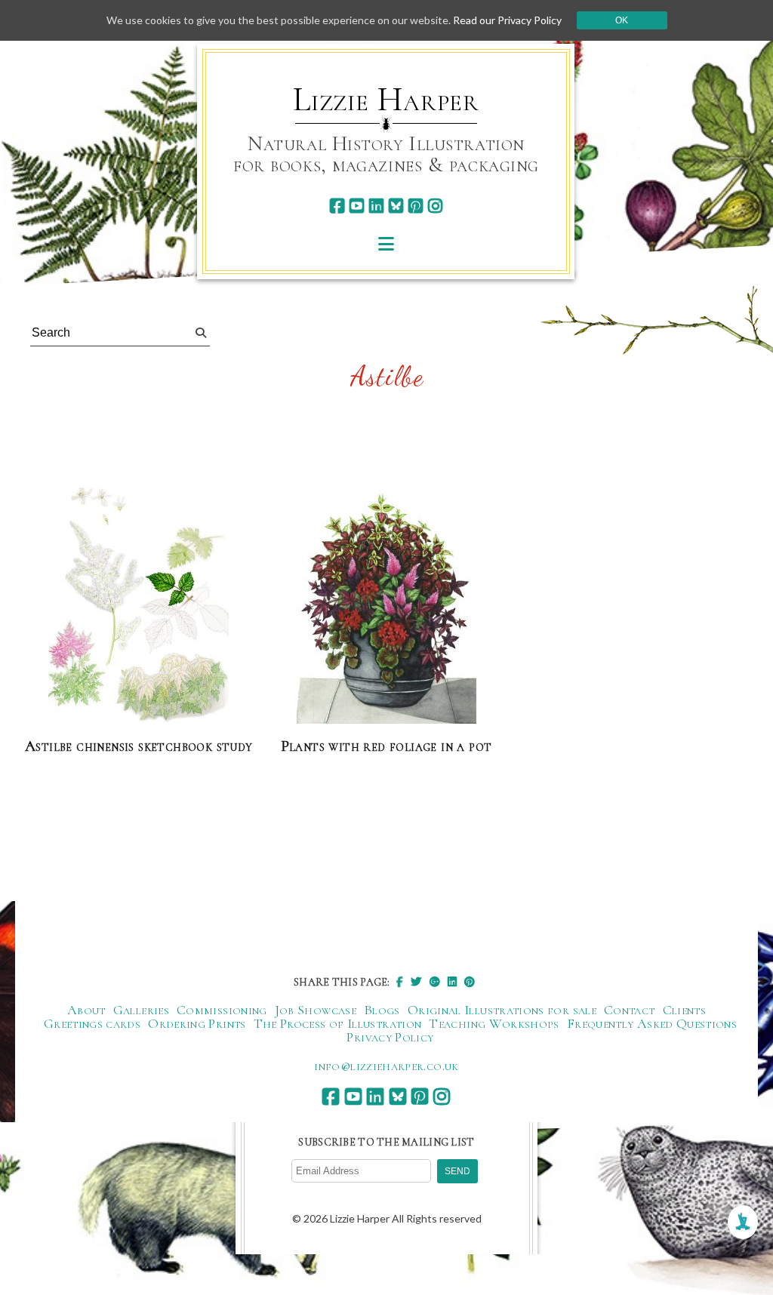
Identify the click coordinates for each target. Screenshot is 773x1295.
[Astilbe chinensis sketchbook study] (138, 605)
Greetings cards (92, 1023)
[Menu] (386, 243)
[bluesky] (396, 205)
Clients (685, 1009)
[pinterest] (415, 205)
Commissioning (222, 1009)
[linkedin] (376, 205)
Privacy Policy (389, 1037)
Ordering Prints (196, 1023)
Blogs (382, 1009)
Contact (629, 1009)
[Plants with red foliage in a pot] (386, 605)
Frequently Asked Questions (652, 1023)
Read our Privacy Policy (507, 20)
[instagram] (435, 205)
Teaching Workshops (494, 1023)
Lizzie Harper (386, 99)
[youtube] (357, 205)
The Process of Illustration (338, 1023)
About (86, 1009)
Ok (621, 20)
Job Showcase (315, 1009)
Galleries (141, 1009)
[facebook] (337, 205)
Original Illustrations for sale (502, 1009)
